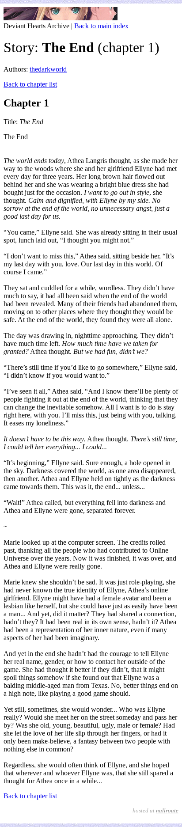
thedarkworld (48, 69)
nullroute (167, 810)
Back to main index (101, 26)
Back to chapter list (30, 84)
